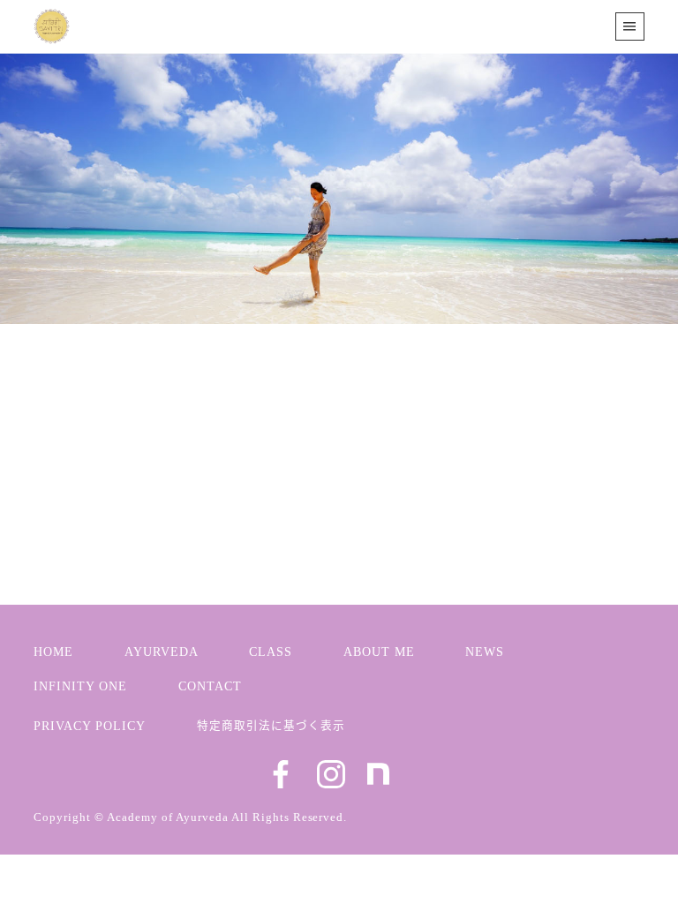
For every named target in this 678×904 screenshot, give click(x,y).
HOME (53, 651)
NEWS (99, 469)
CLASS (270, 651)
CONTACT (210, 686)
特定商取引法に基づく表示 (271, 724)
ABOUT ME (379, 651)
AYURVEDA (161, 651)
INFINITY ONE (80, 686)
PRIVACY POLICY (90, 726)
